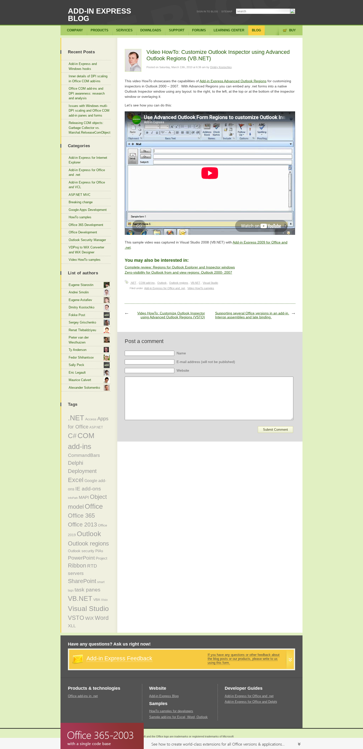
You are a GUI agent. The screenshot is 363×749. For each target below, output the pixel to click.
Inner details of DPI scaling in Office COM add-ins (88, 78)
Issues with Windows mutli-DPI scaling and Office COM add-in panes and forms (89, 110)
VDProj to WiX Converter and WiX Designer (86, 249)
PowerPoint (81, 558)
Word (102, 618)
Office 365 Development (86, 225)
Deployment (82, 471)
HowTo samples (80, 217)
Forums (199, 30)
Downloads (150, 30)
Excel (75, 479)
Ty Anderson (77, 350)
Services (124, 30)
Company (75, 30)
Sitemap (226, 11)
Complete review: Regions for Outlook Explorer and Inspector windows (180, 267)
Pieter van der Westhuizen (79, 340)
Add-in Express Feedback (119, 658)
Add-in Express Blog (99, 14)
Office (94, 506)
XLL (72, 625)
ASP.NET (96, 427)
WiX (89, 618)
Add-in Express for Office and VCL (87, 185)
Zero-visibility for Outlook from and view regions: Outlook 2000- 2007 (178, 272)
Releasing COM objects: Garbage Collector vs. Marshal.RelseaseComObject (89, 127)
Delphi (75, 463)
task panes (88, 590)
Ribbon (77, 566)
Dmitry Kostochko (221, 67)
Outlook (162, 282)
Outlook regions (178, 282)
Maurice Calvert (80, 380)
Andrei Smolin (79, 292)
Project (101, 558)
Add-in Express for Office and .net (164, 288)
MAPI (84, 497)
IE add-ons (88, 488)
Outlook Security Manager (87, 240)
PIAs (99, 551)
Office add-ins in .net (83, 696)
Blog (256, 30)
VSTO (76, 618)
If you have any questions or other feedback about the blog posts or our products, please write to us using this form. (244, 659)
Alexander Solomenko (84, 387)
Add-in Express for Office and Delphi (251, 702)
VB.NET (195, 282)
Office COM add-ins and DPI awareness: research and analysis (87, 93)
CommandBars (84, 455)
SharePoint (82, 581)
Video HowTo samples (200, 288)
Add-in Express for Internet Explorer (88, 160)
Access (90, 419)
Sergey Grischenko (82, 322)
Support (176, 30)
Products (99, 30)
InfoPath (73, 497)
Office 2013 (82, 524)
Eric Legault (77, 372)
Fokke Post (77, 315)
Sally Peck (76, 365)
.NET (133, 282)
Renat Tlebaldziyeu (82, 330)
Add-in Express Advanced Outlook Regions (233, 81)
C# (72, 436)
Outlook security (81, 551)
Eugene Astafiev (80, 300)
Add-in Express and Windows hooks (83, 66)
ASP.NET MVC (79, 195)
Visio (104, 600)
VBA (96, 600)
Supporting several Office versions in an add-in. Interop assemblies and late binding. (252, 315)
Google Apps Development (88, 210)
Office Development (83, 232)
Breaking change (81, 202)
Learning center (229, 30)
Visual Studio (210, 282)
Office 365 (81, 515)
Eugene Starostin (81, 285)
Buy (292, 30)
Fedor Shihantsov (81, 357)
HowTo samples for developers (171, 711)
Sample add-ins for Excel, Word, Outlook (178, 717)
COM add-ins (147, 282)
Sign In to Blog (207, 11)
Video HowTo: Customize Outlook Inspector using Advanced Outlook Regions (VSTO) (171, 315)
